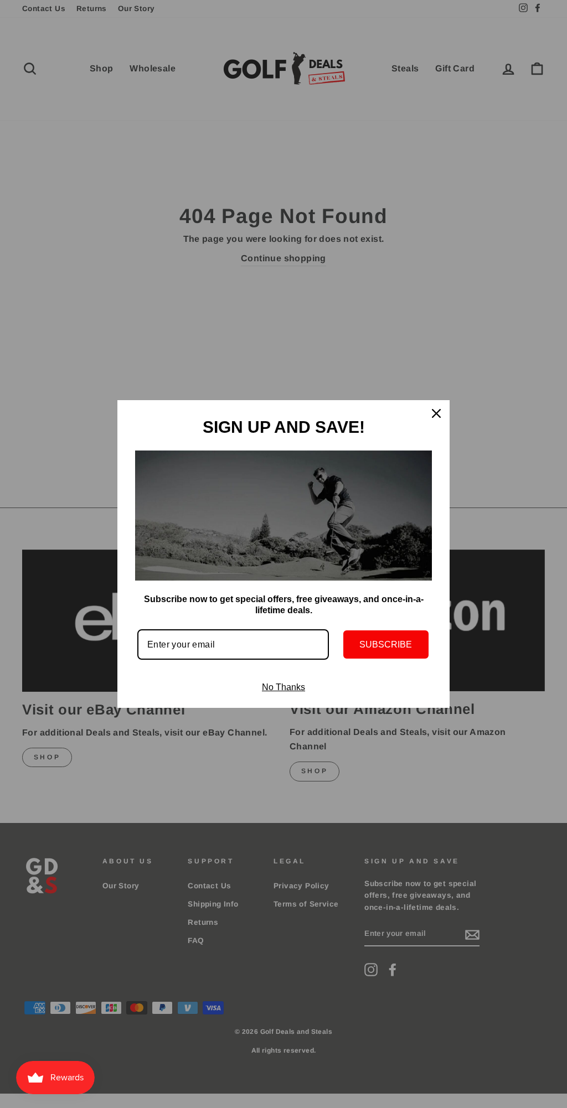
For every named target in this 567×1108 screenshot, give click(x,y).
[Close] (436, 413)
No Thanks (283, 687)
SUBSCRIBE (385, 644)
